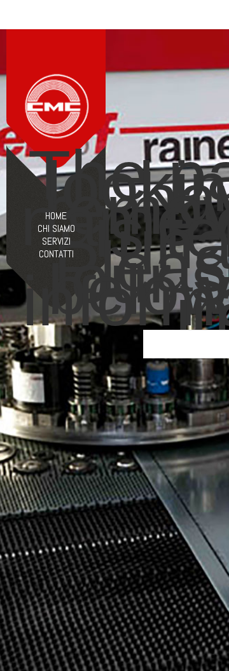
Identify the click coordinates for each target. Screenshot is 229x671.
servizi (56, 241)
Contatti (56, 254)
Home (56, 216)
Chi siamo (56, 229)
